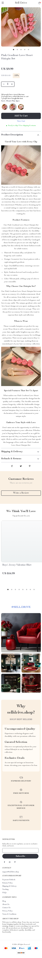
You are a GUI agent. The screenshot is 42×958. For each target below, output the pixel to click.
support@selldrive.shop (10, 872)
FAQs (4, 893)
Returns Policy (7, 883)
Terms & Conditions (9, 914)
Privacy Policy (7, 911)
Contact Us (6, 908)
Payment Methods (8, 880)
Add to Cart (21, 116)
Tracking (5, 889)
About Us (5, 904)
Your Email (9, 850)
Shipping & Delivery (9, 886)
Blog (4, 901)
